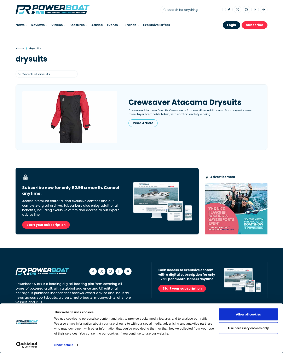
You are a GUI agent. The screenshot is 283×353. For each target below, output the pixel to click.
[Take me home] (52, 9)
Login (231, 25)
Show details (63, 345)
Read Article (143, 123)
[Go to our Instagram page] (246, 9)
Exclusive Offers (156, 25)
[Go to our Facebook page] (229, 9)
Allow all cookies (248, 314)
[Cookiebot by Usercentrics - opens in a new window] (27, 345)
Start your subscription (46, 225)
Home (20, 48)
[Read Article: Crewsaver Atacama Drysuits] (69, 117)
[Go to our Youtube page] (263, 9)
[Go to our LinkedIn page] (255, 9)
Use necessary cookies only (248, 328)
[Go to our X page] (237, 9)
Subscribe (254, 25)
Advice (97, 25)
